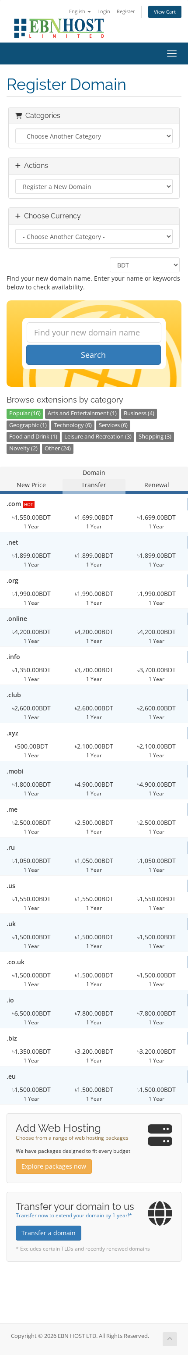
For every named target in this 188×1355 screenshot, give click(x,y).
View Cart (165, 11)
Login (103, 11)
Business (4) (139, 413)
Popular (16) (25, 413)
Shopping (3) (155, 436)
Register (126, 11)
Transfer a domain (48, 1233)
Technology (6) (73, 425)
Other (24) (58, 448)
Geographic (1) (28, 425)
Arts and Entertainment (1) (82, 413)
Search (93, 354)
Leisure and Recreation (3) (98, 436)
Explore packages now (53, 1166)
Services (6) (113, 425)
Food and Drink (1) (33, 436)
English (78, 11)
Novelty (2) (23, 448)
